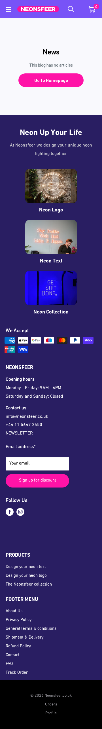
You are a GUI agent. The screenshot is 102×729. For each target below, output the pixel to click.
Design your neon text (26, 567)
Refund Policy (18, 646)
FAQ (9, 664)
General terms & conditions (31, 629)
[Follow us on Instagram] (20, 512)
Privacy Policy (18, 620)
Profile (51, 713)
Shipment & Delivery (25, 637)
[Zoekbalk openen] (71, 9)
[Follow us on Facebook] (10, 512)
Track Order (17, 673)
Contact (13, 655)
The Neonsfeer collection (29, 584)
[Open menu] (8, 9)
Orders (51, 704)
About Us (14, 611)
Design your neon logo (26, 576)
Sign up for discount (37, 480)
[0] (91, 9)
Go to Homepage (51, 80)
